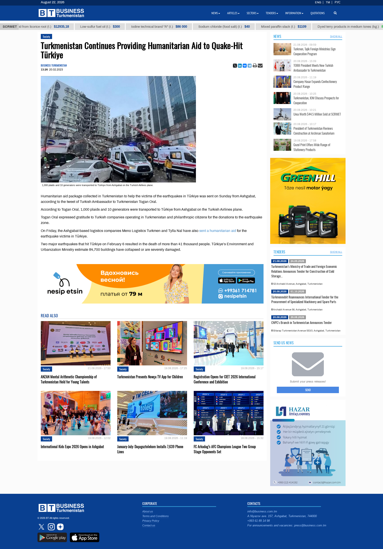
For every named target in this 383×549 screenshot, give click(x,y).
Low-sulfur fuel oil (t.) (82, 26)
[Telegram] (250, 66)
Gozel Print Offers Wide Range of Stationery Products (311, 147)
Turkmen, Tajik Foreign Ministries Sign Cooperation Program (314, 51)
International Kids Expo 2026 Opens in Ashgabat (72, 446)
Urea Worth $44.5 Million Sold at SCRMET (317, 114)
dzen (59, 526)
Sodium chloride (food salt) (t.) (206, 26)
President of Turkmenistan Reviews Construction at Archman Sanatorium (313, 130)
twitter (41, 526)
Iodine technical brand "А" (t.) (141, 26)
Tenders (279, 252)
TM (328, 2)
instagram (50, 526)
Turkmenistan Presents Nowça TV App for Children (150, 376)
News (277, 36)
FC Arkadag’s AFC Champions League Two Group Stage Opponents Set (225, 449)
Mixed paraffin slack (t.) (266, 26)
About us (147, 511)
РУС (337, 2)
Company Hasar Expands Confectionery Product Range (315, 84)
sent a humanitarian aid (217, 231)
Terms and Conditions (155, 516)
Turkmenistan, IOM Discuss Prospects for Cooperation (316, 100)
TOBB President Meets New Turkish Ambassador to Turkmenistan (313, 68)
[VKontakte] (245, 66)
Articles (232, 13)
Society (46, 36)
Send (308, 390)
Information (293, 13)
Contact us (148, 525)
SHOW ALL (336, 36)
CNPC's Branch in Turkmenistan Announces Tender (301, 322)
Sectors (251, 13)
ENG (318, 2)
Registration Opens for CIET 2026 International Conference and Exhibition (225, 379)
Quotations (318, 13)
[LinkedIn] (240, 66)
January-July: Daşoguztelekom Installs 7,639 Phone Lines (150, 449)
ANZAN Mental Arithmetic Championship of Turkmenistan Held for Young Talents (69, 379)
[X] (235, 66)
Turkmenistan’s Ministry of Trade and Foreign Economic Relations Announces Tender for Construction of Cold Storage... (304, 271)
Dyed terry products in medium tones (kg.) (337, 26)
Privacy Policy (150, 520)
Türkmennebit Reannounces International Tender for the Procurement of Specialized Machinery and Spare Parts (304, 299)
